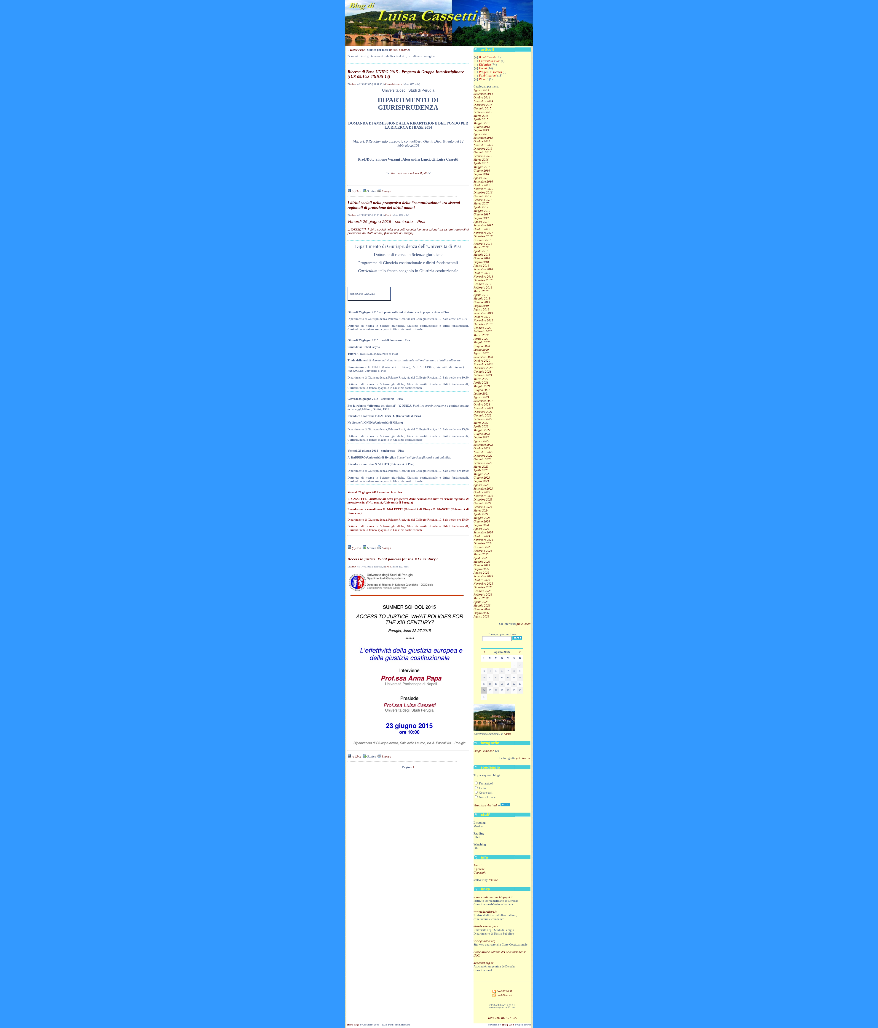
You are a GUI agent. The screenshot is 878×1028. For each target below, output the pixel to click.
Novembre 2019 (483, 320)
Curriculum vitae (489, 61)
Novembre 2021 (483, 408)
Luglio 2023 (481, 481)
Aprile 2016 (481, 163)
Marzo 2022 (481, 422)
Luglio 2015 (481, 130)
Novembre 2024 (483, 539)
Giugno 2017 (482, 214)
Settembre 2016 (483, 181)
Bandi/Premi (487, 57)
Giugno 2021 (482, 390)
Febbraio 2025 (483, 550)
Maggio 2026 (482, 605)
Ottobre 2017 (482, 229)
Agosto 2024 (481, 528)
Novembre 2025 (483, 583)
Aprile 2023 (481, 470)
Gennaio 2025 (482, 547)
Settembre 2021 (483, 401)
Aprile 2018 (481, 251)
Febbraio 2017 (483, 199)
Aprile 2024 (481, 514)
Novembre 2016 (483, 189)
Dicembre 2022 (483, 455)
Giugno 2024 (482, 521)
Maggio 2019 (482, 298)
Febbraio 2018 (483, 243)
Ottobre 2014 (482, 97)
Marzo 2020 (481, 335)
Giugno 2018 (482, 258)
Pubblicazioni (488, 75)
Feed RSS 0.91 (504, 991)
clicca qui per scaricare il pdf (408, 173)
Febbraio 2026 (483, 594)
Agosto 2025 (481, 572)
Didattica (485, 64)
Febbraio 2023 (483, 463)
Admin (353, 84)
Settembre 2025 (483, 576)
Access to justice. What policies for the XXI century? (393, 559)
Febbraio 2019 (483, 287)
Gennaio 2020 (482, 327)
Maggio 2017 (482, 210)
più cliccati (524, 623)
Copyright (480, 872)
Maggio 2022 (482, 430)
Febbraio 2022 (483, 419)
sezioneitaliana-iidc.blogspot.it (493, 897)
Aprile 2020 (481, 338)
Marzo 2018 (481, 247)
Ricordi (483, 79)
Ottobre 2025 (482, 580)
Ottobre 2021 (482, 404)
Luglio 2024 (481, 525)
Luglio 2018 (481, 262)
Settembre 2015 (483, 137)
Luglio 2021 (481, 393)
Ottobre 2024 (482, 536)
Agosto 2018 (481, 265)
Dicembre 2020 (483, 368)
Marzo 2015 (481, 115)
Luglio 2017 (481, 218)
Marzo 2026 (481, 598)
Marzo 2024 (481, 510)
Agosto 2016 (481, 178)
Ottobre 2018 (482, 273)
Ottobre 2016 (482, 185)
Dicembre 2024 (483, 543)
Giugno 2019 (482, 302)
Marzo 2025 (481, 554)
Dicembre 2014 (483, 104)
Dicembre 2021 (483, 411)
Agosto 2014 (481, 90)
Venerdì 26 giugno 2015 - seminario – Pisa (386, 221)
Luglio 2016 (481, 174)
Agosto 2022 (481, 441)
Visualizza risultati (485, 805)
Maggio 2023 (482, 474)
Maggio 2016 (482, 167)
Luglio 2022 (481, 437)
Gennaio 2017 (482, 196)
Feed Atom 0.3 (504, 995)
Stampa (386, 191)
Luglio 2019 (481, 305)
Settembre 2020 (483, 357)
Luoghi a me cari (484, 750)
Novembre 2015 (483, 145)
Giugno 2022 (482, 433)
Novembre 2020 (483, 364)
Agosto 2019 (481, 309)
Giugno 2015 (482, 126)
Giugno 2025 (482, 565)
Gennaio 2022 (482, 415)
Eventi (388, 215)
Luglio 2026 (481, 613)
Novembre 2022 (483, 452)
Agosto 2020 (481, 353)
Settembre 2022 (483, 444)
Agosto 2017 (481, 221)
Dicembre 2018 (483, 280)
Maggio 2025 (482, 561)
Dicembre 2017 (483, 236)
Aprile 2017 (481, 207)
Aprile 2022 (481, 426)
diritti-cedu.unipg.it (486, 926)
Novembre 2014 (483, 101)
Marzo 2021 (481, 379)
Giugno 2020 (482, 346)
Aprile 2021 (481, 382)
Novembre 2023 (483, 496)
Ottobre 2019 (482, 316)
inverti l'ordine (399, 49)
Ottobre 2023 (482, 492)
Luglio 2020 (481, 349)
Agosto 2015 (481, 134)
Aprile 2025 (481, 558)
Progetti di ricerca (393, 84)
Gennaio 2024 (482, 503)
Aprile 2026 (481, 602)
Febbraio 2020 (483, 331)
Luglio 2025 (481, 569)
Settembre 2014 (483, 93)
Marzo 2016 (481, 159)
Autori (478, 865)
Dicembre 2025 (483, 587)
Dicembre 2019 (483, 324)
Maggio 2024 (482, 517)
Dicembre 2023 (483, 499)
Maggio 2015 (482, 123)
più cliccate (523, 758)
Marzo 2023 (481, 466)
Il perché (479, 869)
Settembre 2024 (483, 532)
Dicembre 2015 (483, 148)
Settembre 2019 (483, 313)
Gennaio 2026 (482, 591)
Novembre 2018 (483, 276)
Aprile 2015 (481, 119)
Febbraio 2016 (483, 156)
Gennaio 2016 (482, 152)
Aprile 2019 (481, 295)
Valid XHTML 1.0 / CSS (502, 1018)
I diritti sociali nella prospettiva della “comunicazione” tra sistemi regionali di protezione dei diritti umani (404, 205)
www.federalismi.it (485, 911)
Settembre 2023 (483, 488)
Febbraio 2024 (483, 507)
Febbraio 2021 (483, 375)
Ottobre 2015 (482, 141)
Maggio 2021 (482, 386)
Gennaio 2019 (482, 284)
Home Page (357, 49)
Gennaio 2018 (482, 240)
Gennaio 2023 (482, 459)
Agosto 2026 (481, 616)
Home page (353, 1024)
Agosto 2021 (481, 397)
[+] (476, 57)
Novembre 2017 (483, 232)
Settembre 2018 (483, 269)
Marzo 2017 (481, 203)
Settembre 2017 (483, 225)
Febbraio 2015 (483, 112)
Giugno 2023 (482, 477)
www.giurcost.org (484, 941)
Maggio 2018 (482, 254)
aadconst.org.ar (483, 962)
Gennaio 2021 (482, 371)
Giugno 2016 (482, 170)
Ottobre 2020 (482, 360)
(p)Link (356, 191)
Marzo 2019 (481, 291)
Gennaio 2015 (482, 108)
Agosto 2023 (481, 485)
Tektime (493, 880)
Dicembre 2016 (483, 192)
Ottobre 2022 (482, 448)
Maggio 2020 (482, 342)
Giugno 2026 (482, 609)
